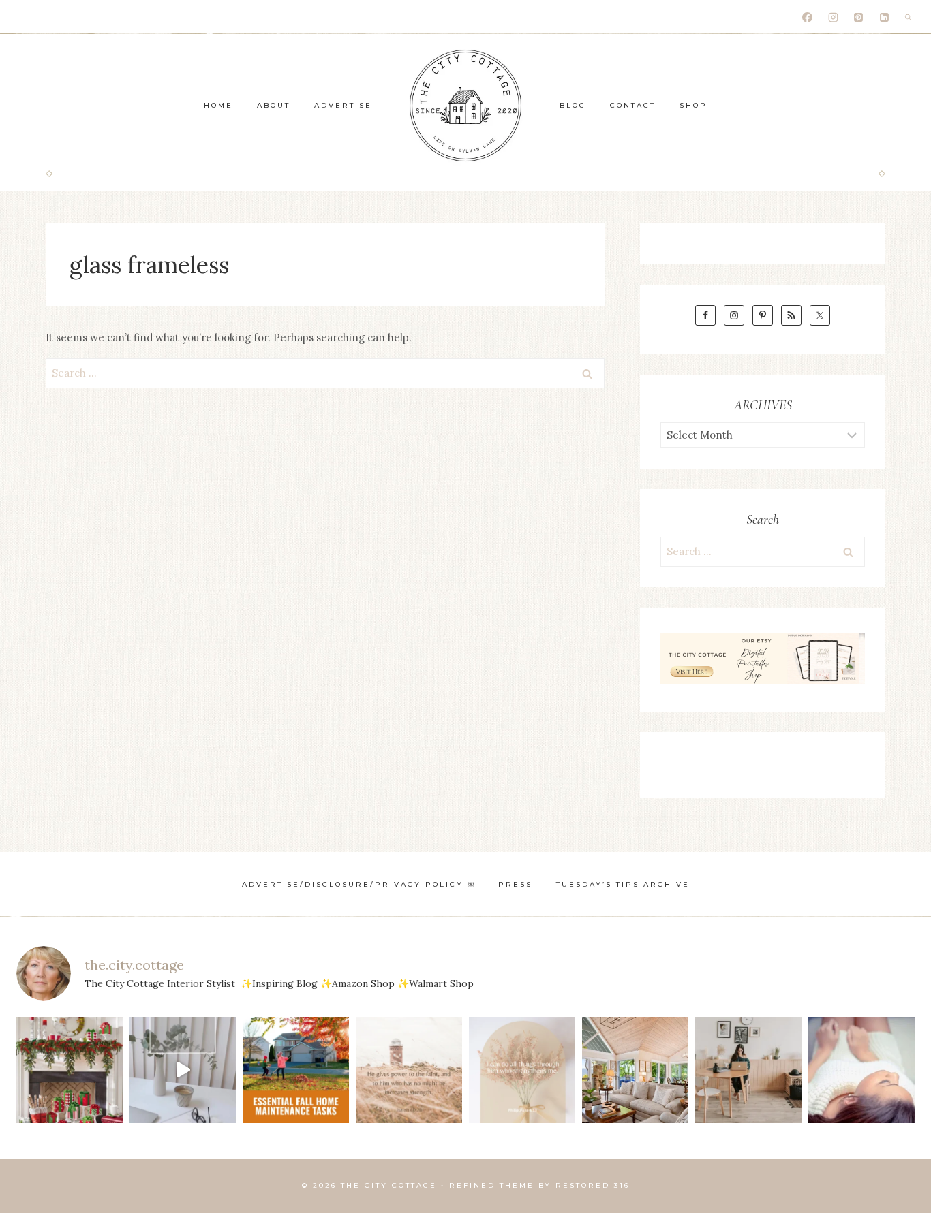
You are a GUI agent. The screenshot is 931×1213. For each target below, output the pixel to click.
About (273, 105)
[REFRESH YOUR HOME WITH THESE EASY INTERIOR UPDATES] (635, 1070)
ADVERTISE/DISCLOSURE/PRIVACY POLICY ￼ (358, 884)
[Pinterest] (859, 17)
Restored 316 (592, 1185)
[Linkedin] (884, 17)
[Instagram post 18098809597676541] (522, 1070)
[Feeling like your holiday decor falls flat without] (69, 1070)
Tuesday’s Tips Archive (623, 884)
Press (515, 884)
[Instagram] (833, 17)
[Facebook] (807, 17)
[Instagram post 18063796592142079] (182, 1070)
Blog (573, 105)
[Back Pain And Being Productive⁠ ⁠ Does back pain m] (861, 1070)
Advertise (343, 105)
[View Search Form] (908, 17)
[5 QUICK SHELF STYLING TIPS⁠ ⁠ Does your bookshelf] (748, 1070)
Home (218, 105)
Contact (633, 105)
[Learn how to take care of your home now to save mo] (296, 1070)
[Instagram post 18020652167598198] (409, 1070)
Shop (693, 105)
